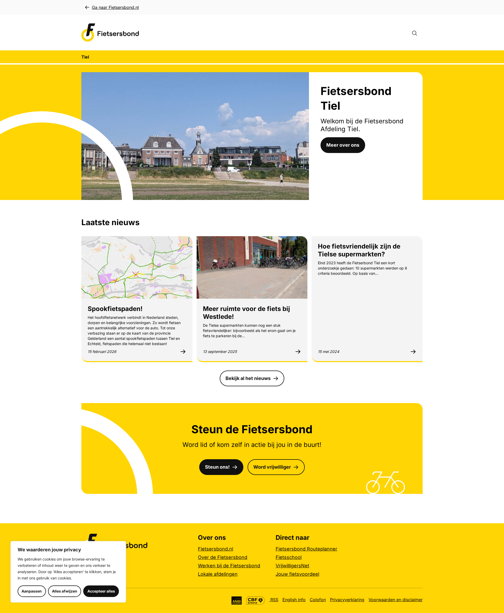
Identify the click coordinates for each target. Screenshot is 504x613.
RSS (273, 599)
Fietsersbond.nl (215, 549)
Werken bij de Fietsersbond (229, 565)
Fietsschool (289, 557)
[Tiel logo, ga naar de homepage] (110, 32)
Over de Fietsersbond (222, 557)
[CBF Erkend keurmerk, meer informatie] (255, 600)
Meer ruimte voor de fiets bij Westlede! (246, 312)
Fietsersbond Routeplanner (306, 549)
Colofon (318, 599)
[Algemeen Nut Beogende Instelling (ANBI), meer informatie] (236, 600)
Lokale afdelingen (218, 574)
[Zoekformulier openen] (417, 32)
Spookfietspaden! (115, 309)
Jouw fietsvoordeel (297, 574)
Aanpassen (32, 591)
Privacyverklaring (347, 599)
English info (294, 599)
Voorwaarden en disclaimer (396, 599)
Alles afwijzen (64, 591)
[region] (68, 572)
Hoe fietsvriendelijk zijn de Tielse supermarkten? (359, 250)
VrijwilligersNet (292, 565)
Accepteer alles (101, 591)
